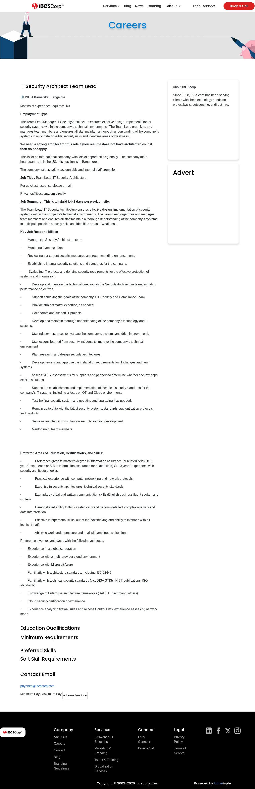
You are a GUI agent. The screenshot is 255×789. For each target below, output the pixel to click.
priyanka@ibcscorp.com (37, 686)
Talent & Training (106, 760)
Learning (154, 6)
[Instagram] (237, 730)
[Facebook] (218, 730)
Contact (59, 750)
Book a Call (239, 6)
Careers (59, 743)
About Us (60, 737)
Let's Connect (204, 6)
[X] (228, 730)
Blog (127, 6)
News (139, 6)
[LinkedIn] (209, 730)
